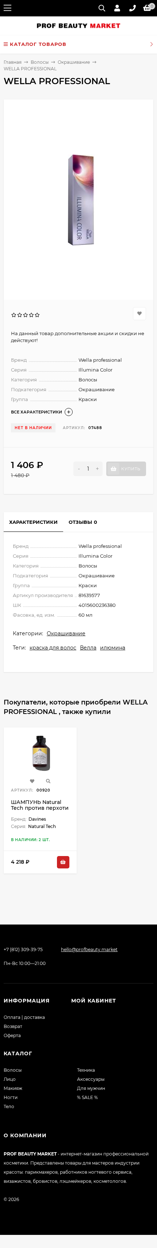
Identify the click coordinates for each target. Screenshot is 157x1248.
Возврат (13, 1026)
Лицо (10, 1079)
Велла (88, 647)
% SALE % (87, 1097)
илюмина (112, 647)
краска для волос (53, 647)
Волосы (40, 62)
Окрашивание (74, 62)
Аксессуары (90, 1079)
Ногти (11, 1097)
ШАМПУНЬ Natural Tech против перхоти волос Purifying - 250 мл (40, 811)
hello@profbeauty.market (89, 949)
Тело (9, 1106)
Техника (86, 1070)
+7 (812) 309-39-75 (23, 949)
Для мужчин (91, 1088)
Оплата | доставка (24, 1017)
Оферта (12, 1035)
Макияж (13, 1088)
